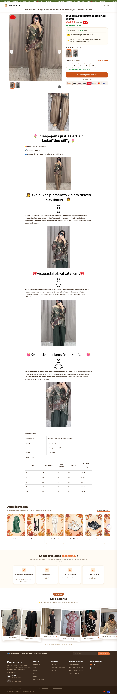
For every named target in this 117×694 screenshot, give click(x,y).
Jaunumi (35, 667)
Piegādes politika (74, 673)
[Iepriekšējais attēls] (11, 52)
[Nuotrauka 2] (17, 85)
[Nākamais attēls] (59, 52)
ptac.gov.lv (45, 688)
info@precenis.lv (98, 665)
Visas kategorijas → (103, 510)
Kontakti (53, 664)
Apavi (34, 673)
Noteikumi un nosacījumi (76, 667)
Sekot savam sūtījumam (58, 667)
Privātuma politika (74, 664)
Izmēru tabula (103, 60)
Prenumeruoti (104, 653)
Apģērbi (35, 670)
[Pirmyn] (109, 527)
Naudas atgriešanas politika (77, 670)
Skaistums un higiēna (39, 679)
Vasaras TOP (37, 664)
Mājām (35, 676)
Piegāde (53, 670)
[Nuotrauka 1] (12, 85)
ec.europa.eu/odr (57, 688)
